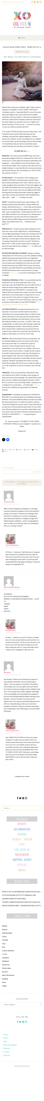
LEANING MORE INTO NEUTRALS (14, 899)
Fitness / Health (26, 47)
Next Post (37, 472)
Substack (7, 1048)
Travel (21, 2)
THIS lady (36, 385)
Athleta (4, 926)
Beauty (12, 47)
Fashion (4, 2)
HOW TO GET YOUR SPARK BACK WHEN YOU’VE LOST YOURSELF (22, 892)
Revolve (5, 972)
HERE (19, 173)
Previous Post (9, 468)
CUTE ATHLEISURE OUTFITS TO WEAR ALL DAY (19, 895)
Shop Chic (7, 1055)
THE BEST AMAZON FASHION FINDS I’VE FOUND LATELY (22, 902)
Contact (6, 1052)
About (6, 1038)
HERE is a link (14, 273)
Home (6, 1034)
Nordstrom (6, 965)
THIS (22, 414)
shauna (9, 630)
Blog (5, 1041)
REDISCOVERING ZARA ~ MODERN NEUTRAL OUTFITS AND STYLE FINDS (22, 905)
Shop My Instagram (10, 1045)
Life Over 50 (13, 2)
